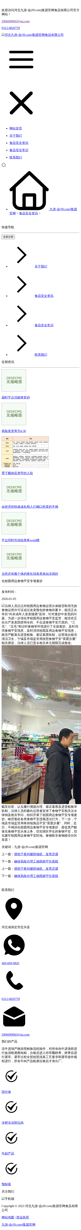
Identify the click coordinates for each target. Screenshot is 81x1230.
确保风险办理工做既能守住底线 (36, 861)
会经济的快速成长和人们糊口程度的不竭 (30, 506)
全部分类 (8, 236)
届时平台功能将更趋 (16, 397)
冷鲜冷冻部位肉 (13, 1122)
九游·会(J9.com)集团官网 (18, 1224)
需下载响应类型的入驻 (17, 473)
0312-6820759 (11, 28)
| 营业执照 (22, 1217)
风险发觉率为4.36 (14, 431)
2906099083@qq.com (15, 21)
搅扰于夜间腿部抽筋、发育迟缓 (36, 854)
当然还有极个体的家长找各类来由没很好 (30, 573)
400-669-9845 (10, 963)
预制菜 (6, 1184)
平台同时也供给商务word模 (21, 540)
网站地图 (8, 1217)
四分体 (6, 1092)
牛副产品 (8, 1153)
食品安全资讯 (28, 213)
